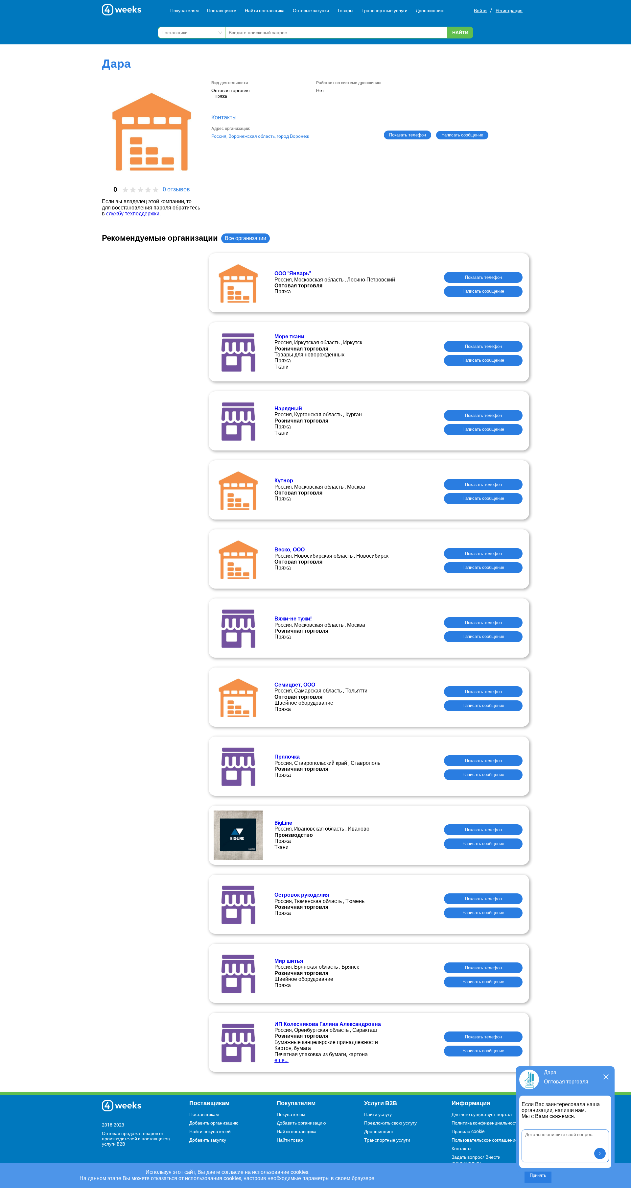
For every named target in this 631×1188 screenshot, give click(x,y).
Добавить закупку (207, 1140)
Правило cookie (468, 1131)
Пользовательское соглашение (485, 1140)
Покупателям (184, 10)
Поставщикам (222, 10)
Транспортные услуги (385, 10)
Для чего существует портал (482, 1114)
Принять (538, 1175)
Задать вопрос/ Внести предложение (476, 1159)
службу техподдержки (132, 213)
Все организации (245, 238)
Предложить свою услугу (390, 1123)
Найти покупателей (210, 1131)
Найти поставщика (265, 10)
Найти (460, 32)
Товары (345, 10)
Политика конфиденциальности (486, 1123)
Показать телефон (407, 135)
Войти (480, 10)
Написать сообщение (483, 291)
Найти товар (290, 1140)
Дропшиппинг (430, 10)
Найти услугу (378, 1114)
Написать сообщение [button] (462, 135)
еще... (281, 1060)
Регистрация (509, 10)
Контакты (461, 1148)
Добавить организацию (214, 1123)
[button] (600, 1153)
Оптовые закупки (311, 10)
